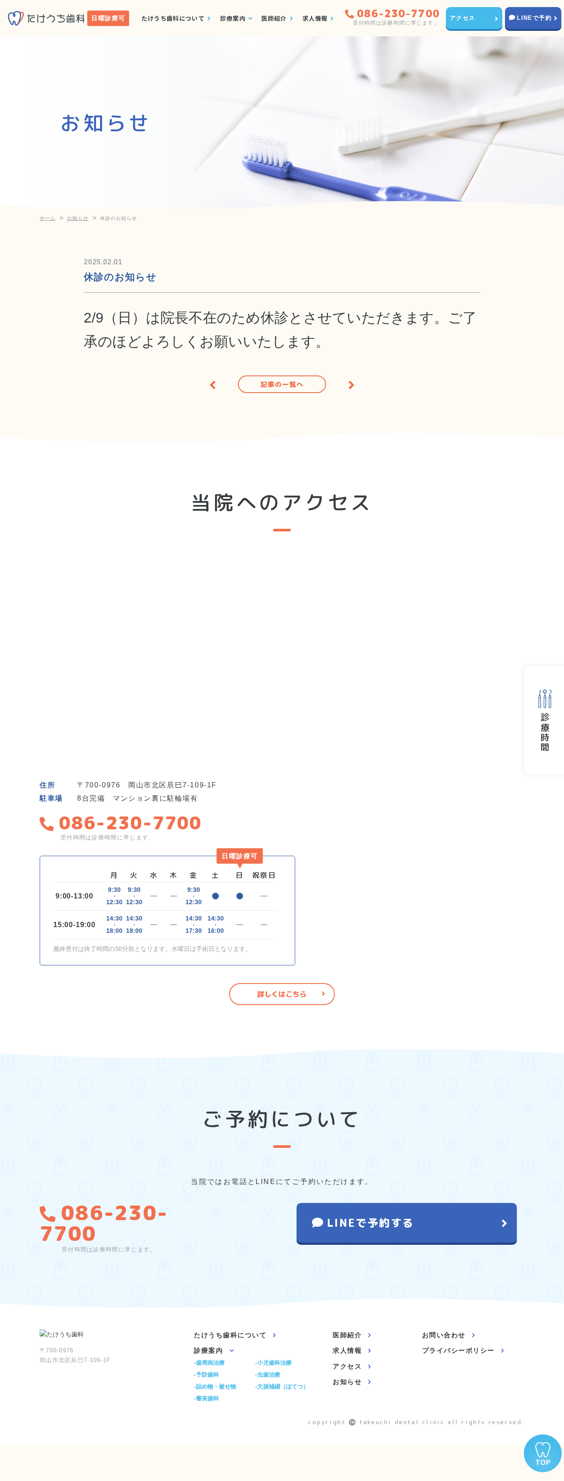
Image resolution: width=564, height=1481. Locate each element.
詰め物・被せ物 (216, 1386)
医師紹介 (273, 18)
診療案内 (232, 18)
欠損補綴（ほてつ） (283, 1386)
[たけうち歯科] (46, 18)
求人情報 (314, 18)
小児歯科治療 (274, 1362)
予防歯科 (207, 1374)
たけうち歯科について (172, 18)
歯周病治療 (210, 1362)
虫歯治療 (268, 1374)
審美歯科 (207, 1398)
